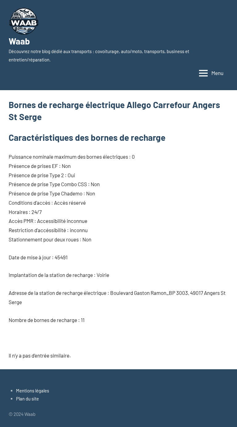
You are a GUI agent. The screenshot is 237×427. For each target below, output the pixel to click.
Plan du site (27, 398)
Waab (19, 41)
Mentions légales (32, 390)
